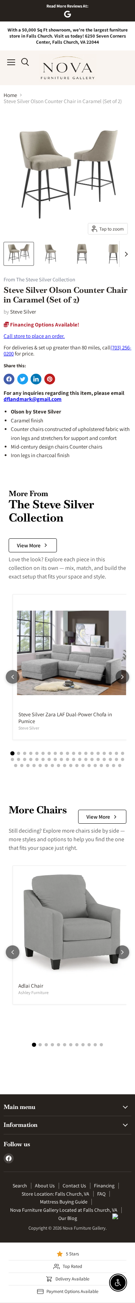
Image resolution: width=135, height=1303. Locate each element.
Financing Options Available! (44, 324)
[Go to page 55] (113, 765)
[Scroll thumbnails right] (125, 254)
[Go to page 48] (70, 765)
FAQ (101, 1194)
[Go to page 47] (64, 765)
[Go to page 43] (40, 765)
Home (10, 95)
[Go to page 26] (49, 759)
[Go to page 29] (67, 759)
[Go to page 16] (104, 753)
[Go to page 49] (76, 765)
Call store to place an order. (34, 336)
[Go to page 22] (24, 759)
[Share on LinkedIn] (36, 379)
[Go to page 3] (24, 753)
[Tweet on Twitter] (22, 379)
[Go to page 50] (83, 765)
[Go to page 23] (30, 759)
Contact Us (74, 1185)
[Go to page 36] (110, 759)
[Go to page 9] (61, 753)
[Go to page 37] (116, 759)
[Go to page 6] (43, 753)
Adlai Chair (30, 985)
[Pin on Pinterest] (49, 379)
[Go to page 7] (49, 753)
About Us (45, 1185)
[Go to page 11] (73, 753)
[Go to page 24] (37, 759)
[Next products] (122, 677)
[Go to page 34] (98, 759)
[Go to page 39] (15, 765)
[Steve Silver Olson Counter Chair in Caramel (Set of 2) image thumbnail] (18, 253)
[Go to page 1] (12, 753)
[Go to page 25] (43, 759)
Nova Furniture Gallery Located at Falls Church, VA (63, 1210)
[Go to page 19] (122, 753)
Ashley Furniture (33, 992)
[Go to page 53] (101, 765)
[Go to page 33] (92, 759)
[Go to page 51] (89, 765)
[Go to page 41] (28, 765)
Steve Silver (23, 311)
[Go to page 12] (79, 753)
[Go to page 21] (18, 759)
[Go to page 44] (46, 765)
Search (20, 1185)
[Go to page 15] (98, 753)
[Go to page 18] (116, 753)
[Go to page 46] (58, 765)
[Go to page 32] (85, 759)
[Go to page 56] (119, 765)
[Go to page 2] (18, 753)
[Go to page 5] (37, 753)
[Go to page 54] (107, 765)
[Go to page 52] (95, 765)
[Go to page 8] (55, 753)
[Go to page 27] (55, 759)
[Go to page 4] (30, 753)
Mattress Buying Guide (63, 1201)
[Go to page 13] (85, 753)
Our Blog (67, 1218)
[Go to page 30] (73, 759)
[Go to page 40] (21, 765)
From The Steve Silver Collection (39, 280)
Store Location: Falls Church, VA (55, 1194)
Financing (104, 1185)
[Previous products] (12, 677)
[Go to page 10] (67, 753)
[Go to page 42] (34, 765)
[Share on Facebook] (9, 379)
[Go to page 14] (92, 753)
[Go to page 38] (122, 759)
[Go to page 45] (52, 765)
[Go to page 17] (110, 753)
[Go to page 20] (12, 759)
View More (29, 545)
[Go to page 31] (79, 759)
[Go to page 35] (104, 759)
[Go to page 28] (61, 759)
